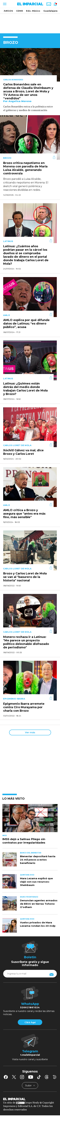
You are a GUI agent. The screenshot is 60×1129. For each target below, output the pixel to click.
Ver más (30, 732)
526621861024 (30, 1007)
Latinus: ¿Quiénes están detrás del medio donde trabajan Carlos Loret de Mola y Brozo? (25, 389)
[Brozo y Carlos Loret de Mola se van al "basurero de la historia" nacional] (30, 550)
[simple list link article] (30, 819)
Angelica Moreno (20, 101)
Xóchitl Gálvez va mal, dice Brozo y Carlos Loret (23, 452)
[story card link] (30, 65)
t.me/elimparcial (30, 1055)
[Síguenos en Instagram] (22, 1077)
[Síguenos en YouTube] (30, 1077)
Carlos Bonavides (13, 80)
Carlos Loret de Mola (17, 445)
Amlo (6, 315)
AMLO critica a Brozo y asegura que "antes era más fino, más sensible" (24, 513)
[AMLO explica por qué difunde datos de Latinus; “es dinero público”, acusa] (30, 296)
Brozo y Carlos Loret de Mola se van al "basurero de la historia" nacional (25, 577)
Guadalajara (50, 11)
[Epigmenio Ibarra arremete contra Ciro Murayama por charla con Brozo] (30, 680)
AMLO (6, 505)
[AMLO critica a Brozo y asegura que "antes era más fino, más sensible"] (30, 486)
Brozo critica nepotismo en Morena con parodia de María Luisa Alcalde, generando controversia (25, 168)
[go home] (30, 1099)
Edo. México (33, 11)
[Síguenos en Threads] (47, 1077)
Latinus (8, 241)
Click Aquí (30, 1022)
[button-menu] (4, 4)
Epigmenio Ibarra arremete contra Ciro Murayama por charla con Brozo (23, 707)
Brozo (7, 158)
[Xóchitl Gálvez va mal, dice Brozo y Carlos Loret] (30, 427)
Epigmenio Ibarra (14, 699)
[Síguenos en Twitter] (14, 1077)
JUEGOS (8, 11)
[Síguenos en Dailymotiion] (54, 1077)
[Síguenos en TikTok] (39, 1077)
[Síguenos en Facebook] (6, 1077)
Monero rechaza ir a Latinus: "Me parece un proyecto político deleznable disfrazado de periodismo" (26, 642)
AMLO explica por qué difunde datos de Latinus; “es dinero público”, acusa (26, 323)
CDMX (19, 11)
